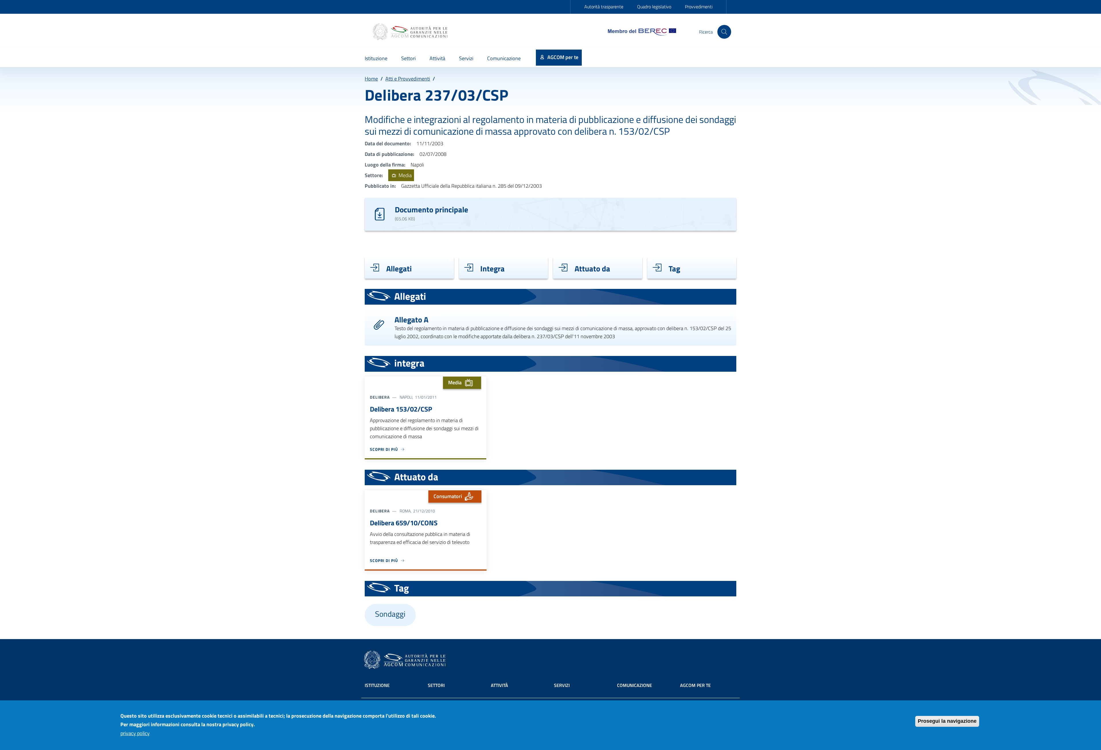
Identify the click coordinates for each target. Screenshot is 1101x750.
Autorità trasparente (603, 6)
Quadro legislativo (654, 6)
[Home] (411, 31)
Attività (499, 685)
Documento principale (431, 209)
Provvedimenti (698, 6)
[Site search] (724, 32)
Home (371, 79)
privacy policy (135, 733)
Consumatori (448, 496)
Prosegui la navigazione (947, 721)
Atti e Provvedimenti (407, 79)
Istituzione (377, 685)
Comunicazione (634, 685)
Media (404, 175)
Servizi (562, 685)
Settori (436, 685)
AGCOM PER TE (695, 685)
